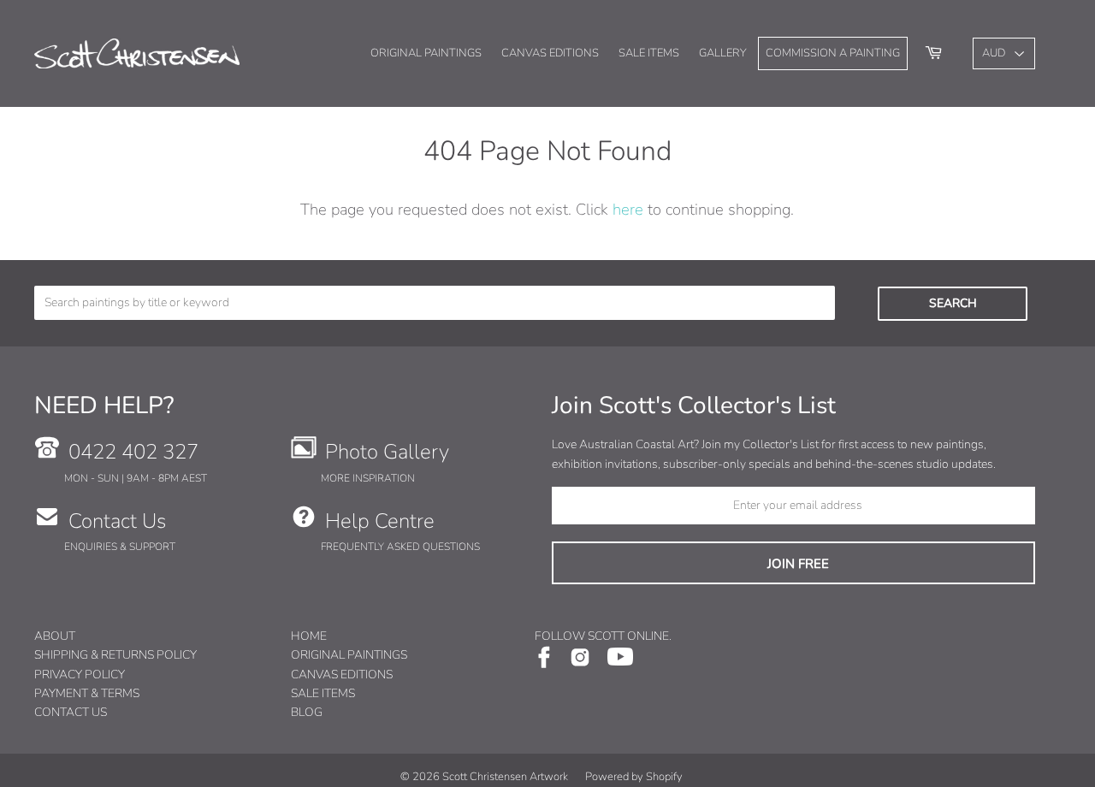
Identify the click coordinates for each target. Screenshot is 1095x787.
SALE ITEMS (323, 693)
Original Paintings (426, 53)
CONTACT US (70, 712)
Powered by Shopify (634, 776)
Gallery (723, 53)
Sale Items (649, 53)
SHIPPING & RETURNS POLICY (115, 655)
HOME (309, 636)
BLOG (307, 712)
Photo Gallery (387, 451)
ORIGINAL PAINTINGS (349, 655)
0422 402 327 (133, 451)
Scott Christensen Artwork (505, 776)
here (628, 209)
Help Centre (380, 521)
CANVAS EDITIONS (342, 674)
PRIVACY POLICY (79, 674)
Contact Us (117, 521)
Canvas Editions (550, 53)
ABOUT (54, 636)
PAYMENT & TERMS (86, 693)
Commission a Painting (833, 53)
